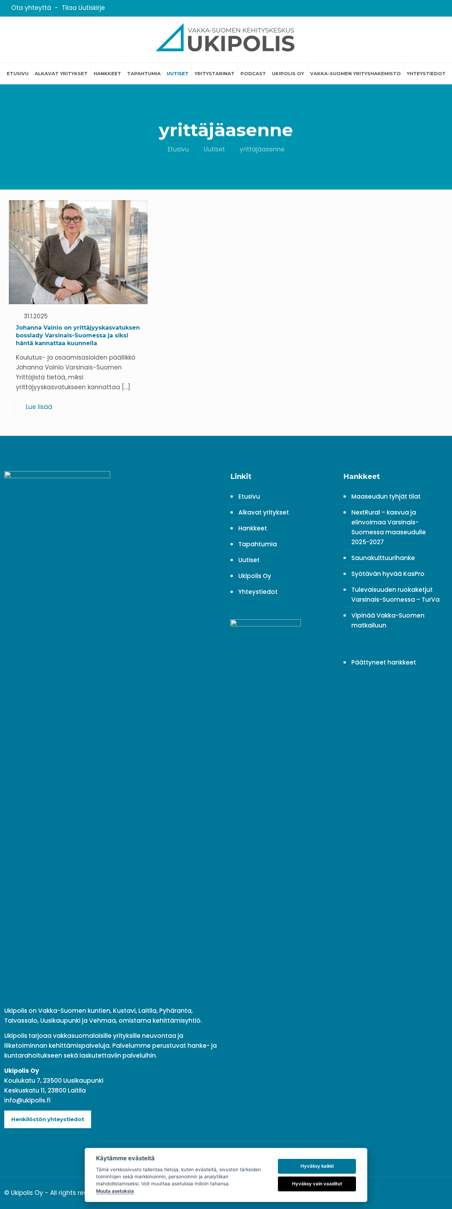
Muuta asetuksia (115, 1191)
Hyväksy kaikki (317, 1166)
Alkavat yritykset (263, 512)
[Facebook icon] (418, 8)
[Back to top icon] (440, 1192)
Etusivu (178, 149)
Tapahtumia (257, 544)
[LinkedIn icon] (427, 8)
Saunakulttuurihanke (383, 558)
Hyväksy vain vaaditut (317, 1183)
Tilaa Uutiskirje (83, 8)
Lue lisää (39, 407)
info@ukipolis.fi (27, 1100)
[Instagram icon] (436, 8)
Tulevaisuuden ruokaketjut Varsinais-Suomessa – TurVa (395, 594)
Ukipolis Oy (254, 576)
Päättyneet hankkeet (383, 662)
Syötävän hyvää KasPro (387, 574)
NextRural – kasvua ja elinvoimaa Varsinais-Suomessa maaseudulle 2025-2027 (388, 527)
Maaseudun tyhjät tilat (386, 496)
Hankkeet (252, 528)
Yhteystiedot (258, 592)
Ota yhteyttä (31, 8)
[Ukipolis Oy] (226, 39)
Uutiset (214, 149)
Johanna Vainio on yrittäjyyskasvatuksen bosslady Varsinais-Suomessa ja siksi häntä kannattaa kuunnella (78, 335)
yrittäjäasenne (262, 149)
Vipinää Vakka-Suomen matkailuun (387, 620)
